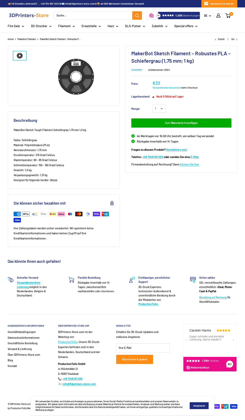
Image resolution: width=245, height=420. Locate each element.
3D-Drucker (39, 26)
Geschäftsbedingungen (22, 332)
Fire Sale (14, 26)
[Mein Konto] (218, 15)
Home (11, 39)
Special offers (183, 26)
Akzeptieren (199, 405)
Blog (10, 360)
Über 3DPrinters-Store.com (24, 354)
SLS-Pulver (133, 26)
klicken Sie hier (189, 164)
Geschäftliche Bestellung (23, 343)
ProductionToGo (67, 341)
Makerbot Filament (26, 39)
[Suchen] (137, 15)
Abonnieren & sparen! (222, 3)
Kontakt (12, 366)
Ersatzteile (89, 26)
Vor (232, 39)
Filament (64, 26)
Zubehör (157, 26)
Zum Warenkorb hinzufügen (181, 122)
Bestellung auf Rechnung (213, 297)
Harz (111, 26)
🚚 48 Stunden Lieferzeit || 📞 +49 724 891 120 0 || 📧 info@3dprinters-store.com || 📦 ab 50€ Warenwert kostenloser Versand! (76, 3)
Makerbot (137, 69)
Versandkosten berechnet (167, 87)
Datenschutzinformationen (24, 337)
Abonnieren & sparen (134, 359)
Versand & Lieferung (20, 349)
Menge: (135, 108)
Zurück (221, 39)
